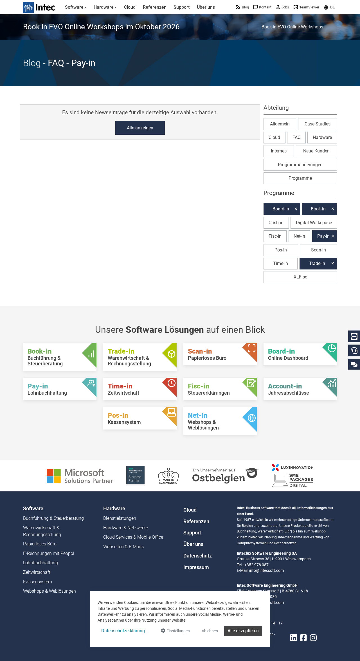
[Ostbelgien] (225, 475)
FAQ (296, 137)
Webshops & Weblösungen (49, 591)
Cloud (274, 137)
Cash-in (276, 222)
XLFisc (300, 277)
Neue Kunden (316, 151)
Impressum (196, 567)
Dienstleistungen (119, 518)
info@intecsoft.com (266, 570)
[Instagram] (313, 638)
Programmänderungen (300, 164)
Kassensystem (37, 581)
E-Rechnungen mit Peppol (48, 553)
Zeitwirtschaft (36, 572)
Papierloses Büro (40, 544)
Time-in (280, 263)
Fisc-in (275, 236)
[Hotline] (354, 350)
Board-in (281, 209)
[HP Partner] (135, 475)
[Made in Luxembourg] (168, 475)
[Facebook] (303, 638)
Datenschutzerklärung (123, 630)
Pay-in (323, 236)
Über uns (193, 544)
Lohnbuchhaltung (40, 562)
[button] (329, 7)
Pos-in (280, 249)
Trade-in (317, 263)
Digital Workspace (314, 222)
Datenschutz (197, 556)
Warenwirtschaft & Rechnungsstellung (42, 531)
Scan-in (318, 249)
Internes (279, 151)
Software (33, 508)
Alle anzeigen (140, 128)
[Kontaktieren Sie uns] (354, 364)
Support (192, 533)
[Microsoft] (80, 475)
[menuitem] (75, 7)
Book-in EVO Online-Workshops (292, 27)
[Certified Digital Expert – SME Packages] (292, 475)
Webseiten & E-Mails (123, 546)
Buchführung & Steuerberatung (53, 518)
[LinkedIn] (293, 638)
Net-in (299, 236)
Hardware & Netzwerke (125, 527)
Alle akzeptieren (243, 630)
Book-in (318, 209)
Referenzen (196, 521)
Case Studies (317, 123)
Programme (300, 178)
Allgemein (280, 123)
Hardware (322, 137)
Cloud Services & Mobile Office (133, 537)
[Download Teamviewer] (354, 336)
